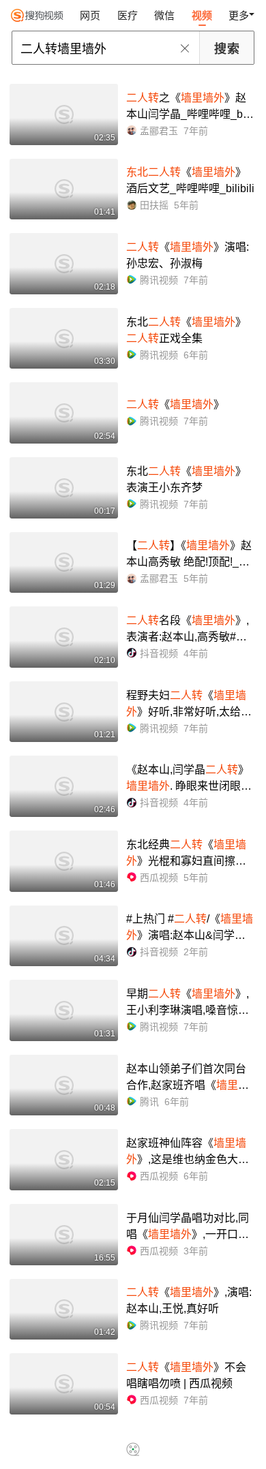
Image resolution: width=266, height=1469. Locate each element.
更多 (238, 15)
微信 (164, 15)
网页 (90, 15)
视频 (202, 15)
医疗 (127, 15)
